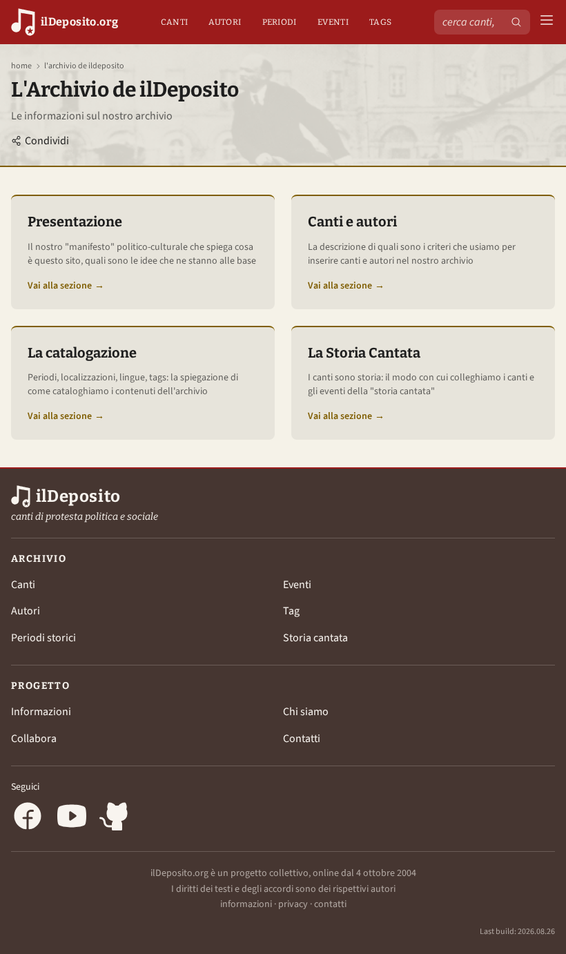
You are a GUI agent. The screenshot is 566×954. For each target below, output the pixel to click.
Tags (380, 22)
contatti (330, 904)
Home (21, 66)
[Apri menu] (546, 22)
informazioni (246, 904)
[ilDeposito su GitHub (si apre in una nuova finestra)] (116, 818)
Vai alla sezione (66, 286)
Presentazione (75, 221)
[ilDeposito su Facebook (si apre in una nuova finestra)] (27, 818)
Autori (224, 22)
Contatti (301, 738)
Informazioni (41, 711)
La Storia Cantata (364, 352)
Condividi (47, 140)
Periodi (279, 22)
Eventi (333, 22)
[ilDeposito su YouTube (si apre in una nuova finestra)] (71, 818)
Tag (291, 611)
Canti (174, 22)
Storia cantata (315, 637)
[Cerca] (516, 22)
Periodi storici (43, 637)
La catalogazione (82, 352)
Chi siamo (306, 711)
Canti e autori (352, 221)
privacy (293, 904)
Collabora (34, 738)
